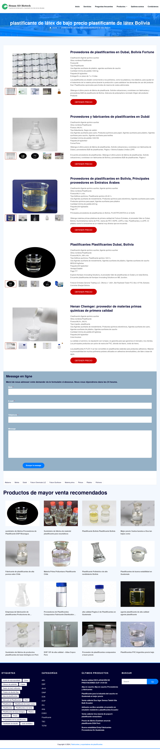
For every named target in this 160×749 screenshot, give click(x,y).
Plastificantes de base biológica (14, 712)
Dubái (25, 482)
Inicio (77, 6)
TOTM (44, 725)
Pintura (80, 482)
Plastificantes (7, 708)
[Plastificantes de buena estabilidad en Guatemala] (138, 553)
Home (54, 27)
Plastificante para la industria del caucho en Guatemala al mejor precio (100, 694)
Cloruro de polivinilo (10, 684)
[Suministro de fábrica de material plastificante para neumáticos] (61, 513)
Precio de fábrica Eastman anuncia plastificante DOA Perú (96, 721)
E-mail (11, 401)
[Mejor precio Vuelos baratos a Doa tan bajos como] (138, 513)
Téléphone (13, 415)
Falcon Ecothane (55, 482)
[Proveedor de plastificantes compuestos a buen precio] (99, 634)
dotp (43, 709)
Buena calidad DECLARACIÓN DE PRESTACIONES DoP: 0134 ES (96, 681)
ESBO (44, 713)
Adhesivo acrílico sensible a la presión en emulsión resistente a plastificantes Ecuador (100, 708)
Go (152, 681)
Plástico (89, 482)
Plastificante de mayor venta (25, 704)
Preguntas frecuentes (104, 6)
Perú (26, 700)
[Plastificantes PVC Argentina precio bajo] (138, 634)
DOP (43, 701)
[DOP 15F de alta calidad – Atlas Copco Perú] (61, 634)
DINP (44, 692)
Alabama (8, 482)
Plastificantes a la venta (24, 708)
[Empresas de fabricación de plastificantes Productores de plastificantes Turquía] (22, 594)
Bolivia (17, 482)
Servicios (87, 6)
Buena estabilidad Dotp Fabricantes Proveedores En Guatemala (96, 728)
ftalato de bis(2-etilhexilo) (11, 688)
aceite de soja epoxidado (11, 680)
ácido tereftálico (27, 723)
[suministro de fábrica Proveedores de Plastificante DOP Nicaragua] (22, 513)
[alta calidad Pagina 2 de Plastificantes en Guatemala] (99, 594)
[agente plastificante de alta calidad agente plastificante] (138, 594)
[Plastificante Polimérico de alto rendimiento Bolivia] (99, 553)
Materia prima (69, 482)
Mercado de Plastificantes (12, 700)
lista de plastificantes (10, 696)
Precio (15, 716)
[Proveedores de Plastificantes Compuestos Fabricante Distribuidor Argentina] (61, 594)
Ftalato (23, 684)
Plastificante (7, 704)
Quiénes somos (137, 6)
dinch (44, 688)
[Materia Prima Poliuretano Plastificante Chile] (61, 553)
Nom (10, 387)
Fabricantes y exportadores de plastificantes (87, 744)
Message (12, 429)
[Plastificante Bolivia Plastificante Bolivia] (99, 513)
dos (43, 705)
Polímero (99, 482)
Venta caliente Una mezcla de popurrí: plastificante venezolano (97, 715)
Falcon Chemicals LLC (38, 482)
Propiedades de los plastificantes (14, 719)
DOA (43, 696)
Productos (121, 6)
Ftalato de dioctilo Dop (11, 692)
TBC (43, 721)
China (26, 680)
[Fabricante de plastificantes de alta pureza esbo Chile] (22, 553)
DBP (43, 684)
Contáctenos (153, 6)
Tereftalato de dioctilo (10, 723)
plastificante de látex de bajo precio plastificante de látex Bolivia (85, 27)
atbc (43, 680)
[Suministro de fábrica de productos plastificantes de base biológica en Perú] (22, 634)
